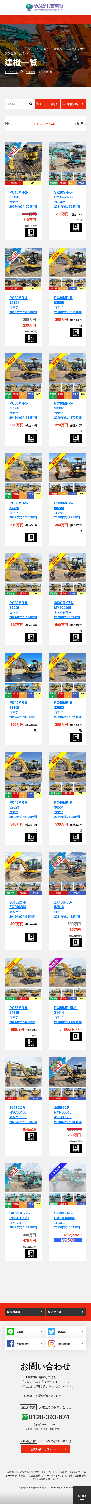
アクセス (55, 1312)
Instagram (64, 1343)
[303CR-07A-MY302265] (68, 568)
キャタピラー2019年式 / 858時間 (22, 909)
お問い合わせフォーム (44, 1449)
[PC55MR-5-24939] (23, 973)
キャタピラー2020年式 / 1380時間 (23, 1115)
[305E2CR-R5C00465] (23, 1072)
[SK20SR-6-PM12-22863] (68, 157)
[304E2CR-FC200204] (23, 867)
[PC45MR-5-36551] (68, 767)
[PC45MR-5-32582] (68, 668)
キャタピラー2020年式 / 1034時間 (68, 1115)
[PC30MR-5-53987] (68, 368)
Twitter (62, 1331)
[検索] (30, 104)
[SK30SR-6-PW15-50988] (68, 1178)
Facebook (23, 1343)
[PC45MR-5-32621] (23, 767)
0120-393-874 (49, 1416)
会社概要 (15, 1312)
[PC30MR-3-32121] (23, 263)
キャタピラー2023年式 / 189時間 (67, 610)
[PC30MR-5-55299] (68, 468)
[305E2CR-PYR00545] (68, 1072)
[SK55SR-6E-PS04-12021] (23, 1178)
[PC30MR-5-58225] (23, 568)
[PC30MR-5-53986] (23, 368)
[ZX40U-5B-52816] (68, 867)
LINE (20, 1331)
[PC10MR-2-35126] (23, 157)
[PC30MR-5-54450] (23, 468)
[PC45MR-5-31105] (23, 668)
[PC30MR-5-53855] (68, 263)
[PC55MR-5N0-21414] (68, 973)
